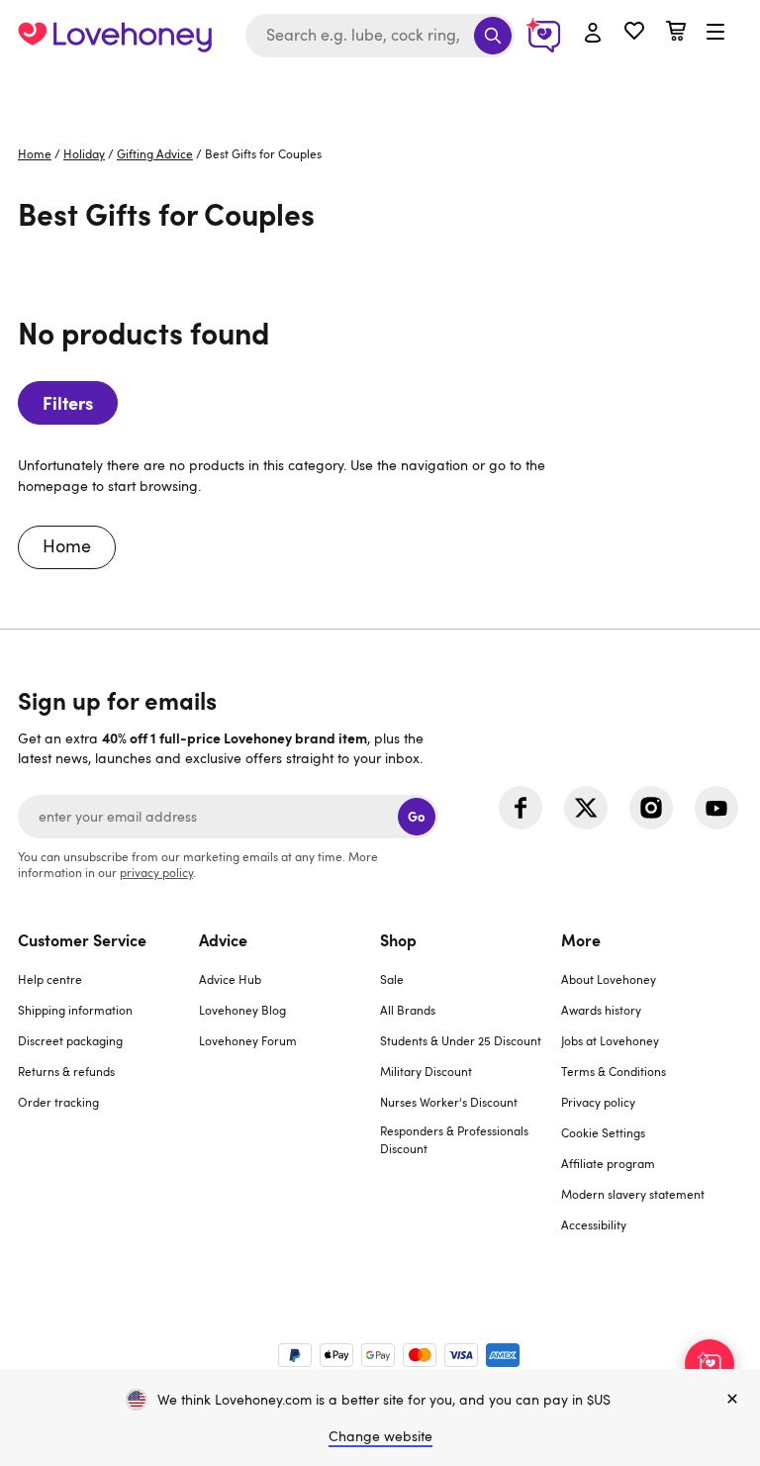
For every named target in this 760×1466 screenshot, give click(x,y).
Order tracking (58, 1102)
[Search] (493, 35)
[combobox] (380, 35)
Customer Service (82, 939)
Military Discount (426, 1071)
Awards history (601, 1010)
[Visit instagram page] (651, 808)
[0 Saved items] (634, 33)
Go (416, 816)
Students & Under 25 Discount (460, 1040)
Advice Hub (230, 979)
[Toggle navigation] (715, 33)
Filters (68, 402)
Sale (392, 979)
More (581, 939)
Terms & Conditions (613, 1071)
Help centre (50, 979)
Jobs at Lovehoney (610, 1040)
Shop (398, 939)
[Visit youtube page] (716, 808)
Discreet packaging (70, 1040)
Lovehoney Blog (242, 1010)
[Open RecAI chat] (709, 1364)
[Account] (593, 34)
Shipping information (75, 1010)
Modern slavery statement (633, 1194)
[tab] (108, 1094)
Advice (223, 939)
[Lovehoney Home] (115, 35)
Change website (380, 1435)
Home (34, 153)
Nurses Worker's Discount (449, 1102)
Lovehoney (380, 91)
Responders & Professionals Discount (454, 1139)
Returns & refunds (66, 1071)
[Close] (732, 1400)
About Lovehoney (608, 979)
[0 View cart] (676, 33)
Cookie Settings (603, 1132)
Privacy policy (598, 1102)
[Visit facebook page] (520, 808)
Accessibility (593, 1224)
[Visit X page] (586, 808)
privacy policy (156, 872)
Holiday (84, 153)
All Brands (407, 1010)
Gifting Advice (155, 153)
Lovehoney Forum (248, 1040)
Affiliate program (608, 1163)
